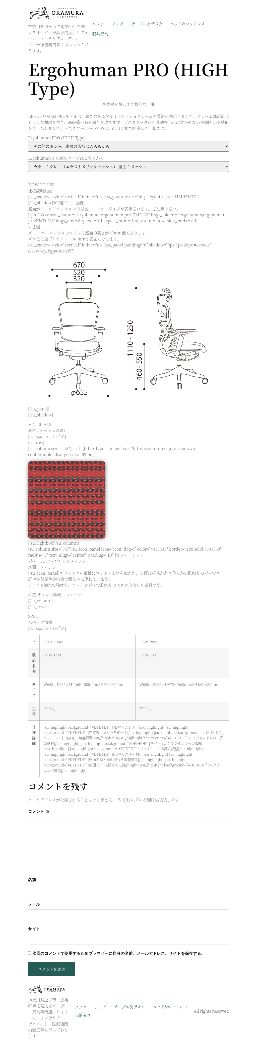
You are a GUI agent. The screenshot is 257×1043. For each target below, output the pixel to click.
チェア (118, 24)
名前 (32, 879)
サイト (34, 928)
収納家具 (100, 34)
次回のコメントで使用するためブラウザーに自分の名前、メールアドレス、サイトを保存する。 (118, 953)
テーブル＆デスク (147, 24)
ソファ (98, 24)
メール (34, 904)
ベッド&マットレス (187, 24)
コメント (38, 811)
